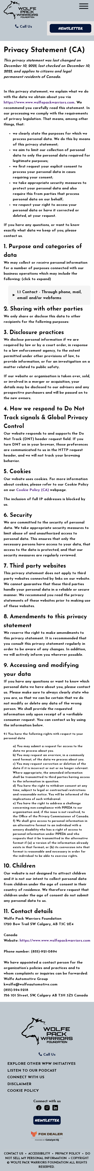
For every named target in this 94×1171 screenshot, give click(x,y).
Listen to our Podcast (32, 1071)
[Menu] (84, 7)
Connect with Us (25, 1077)
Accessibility (39, 1153)
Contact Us (14, 1153)
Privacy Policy (68, 1153)
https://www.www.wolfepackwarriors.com (39, 102)
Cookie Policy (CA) (32, 490)
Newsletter (70, 28)
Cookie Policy (23, 1091)
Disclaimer (19, 1084)
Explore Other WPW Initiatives (41, 1064)
